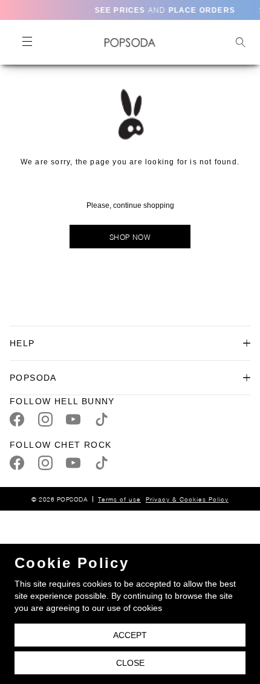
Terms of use (119, 498)
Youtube (73, 419)
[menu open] (27, 42)
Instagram (45, 419)
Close (130, 663)
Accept (130, 635)
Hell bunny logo (129, 42)
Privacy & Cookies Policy (187, 498)
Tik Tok (101, 419)
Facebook (17, 419)
